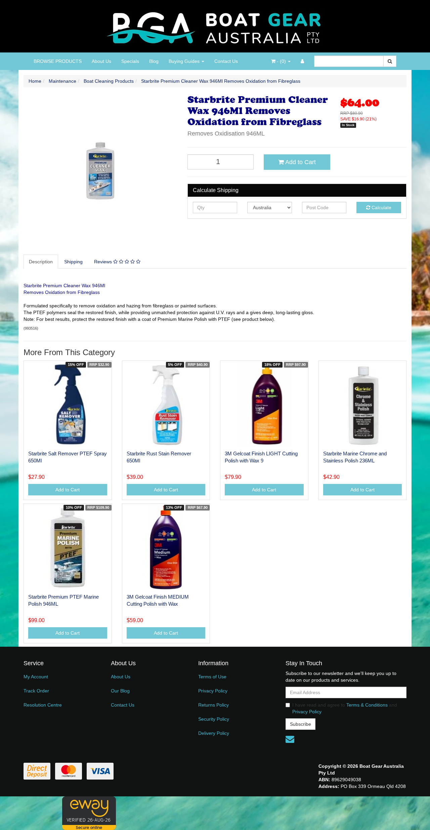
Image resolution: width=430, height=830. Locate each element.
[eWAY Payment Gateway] (89, 812)
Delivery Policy (213, 733)
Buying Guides (185, 61)
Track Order (36, 690)
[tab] (41, 262)
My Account (36, 676)
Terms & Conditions (367, 705)
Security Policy (213, 719)
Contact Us (226, 61)
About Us (101, 61)
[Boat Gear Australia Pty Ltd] (215, 26)
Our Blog (120, 690)
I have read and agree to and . (344, 708)
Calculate (380, 207)
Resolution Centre (43, 705)
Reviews (103, 261)
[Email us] (290, 739)
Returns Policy (213, 705)
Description (41, 261)
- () (281, 61)
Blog (154, 61)
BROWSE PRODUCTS (58, 61)
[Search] (389, 61)
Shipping (73, 261)
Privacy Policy (212, 690)
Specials (130, 61)
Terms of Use (212, 676)
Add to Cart (300, 162)
